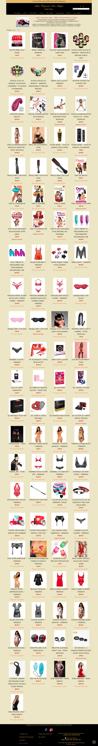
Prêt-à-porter (49, 13)
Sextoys (25, 13)
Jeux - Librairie (77, 13)
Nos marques (17, 13)
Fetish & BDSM (33, 13)
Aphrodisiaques (60, 13)
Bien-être (68, 13)
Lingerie (41, 13)
